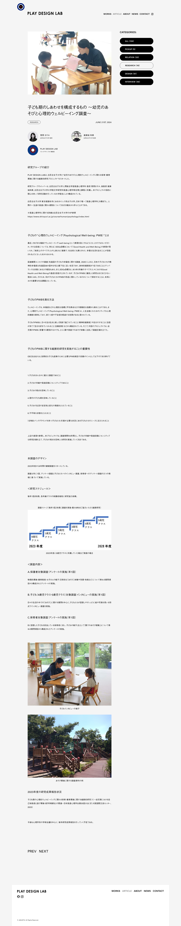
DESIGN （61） (131, 74)
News (135, 14)
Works (107, 14)
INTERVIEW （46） (132, 82)
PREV (32, 851)
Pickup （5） (130, 49)
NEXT (43, 851)
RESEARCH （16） (132, 65)
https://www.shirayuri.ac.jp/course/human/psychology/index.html (58, 217)
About (126, 14)
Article (117, 14)
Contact (145, 14)
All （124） (129, 41)
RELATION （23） (132, 57)
